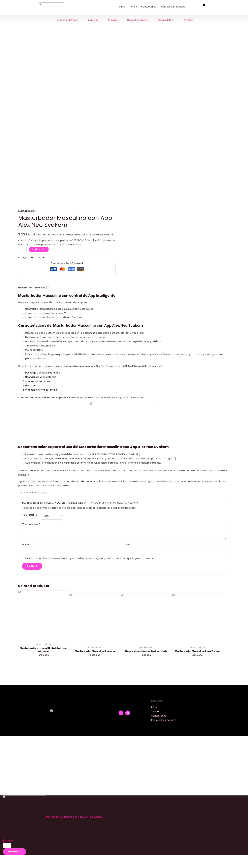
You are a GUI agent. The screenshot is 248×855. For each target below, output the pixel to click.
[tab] (25, 287)
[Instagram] (127, 712)
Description (25, 287)
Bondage (112, 20)
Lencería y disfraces (67, 20)
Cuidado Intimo (165, 20)
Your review (31, 524)
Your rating (30, 515)
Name (26, 544)
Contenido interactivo (37, 381)
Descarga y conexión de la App (42, 372)
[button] (68, 20)
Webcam (30, 385)
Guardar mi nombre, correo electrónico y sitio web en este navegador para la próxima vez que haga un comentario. (90, 558)
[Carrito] (203, 6)
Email (130, 544)
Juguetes (93, 20)
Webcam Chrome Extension (41, 389)
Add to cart (39, 249)
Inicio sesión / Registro (172, 6)
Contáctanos (148, 6)
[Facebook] (121, 712)
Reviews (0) (42, 287)
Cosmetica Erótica (137, 20)
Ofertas (188, 20)
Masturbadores (27, 211)
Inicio (122, 6)
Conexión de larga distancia (40, 377)
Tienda (133, 6)
